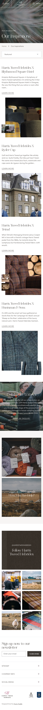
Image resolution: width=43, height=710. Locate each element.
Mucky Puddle (18, 704)
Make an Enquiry (21, 418)
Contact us (21, 500)
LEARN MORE (8, 93)
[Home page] (21, 5)
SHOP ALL (21, 460)
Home (4, 46)
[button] (6, 3)
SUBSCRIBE (34, 654)
